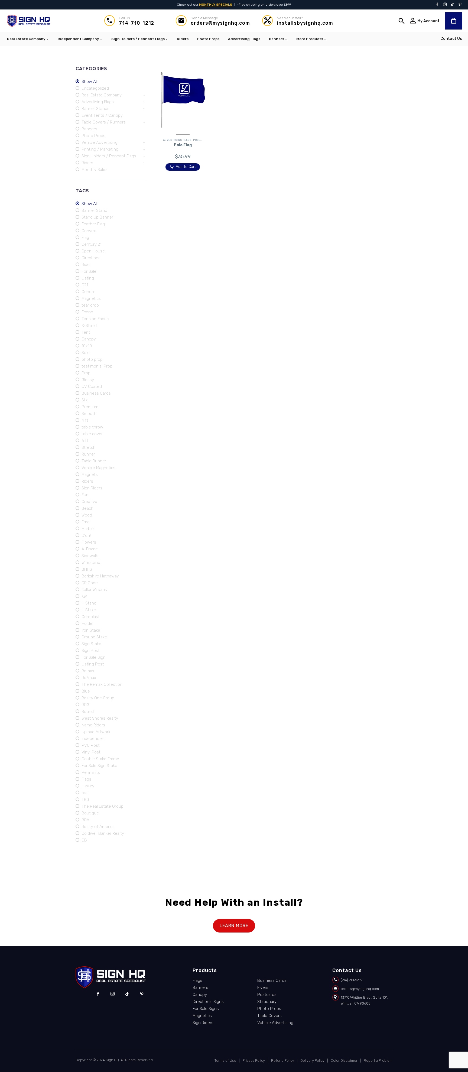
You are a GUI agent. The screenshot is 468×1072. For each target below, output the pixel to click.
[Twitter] (452, 5)
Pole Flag (200, 140)
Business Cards (272, 980)
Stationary (267, 1001)
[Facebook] (437, 5)
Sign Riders (203, 1022)
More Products (309, 39)
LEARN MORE (234, 925)
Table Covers (269, 1015)
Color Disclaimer (344, 1060)
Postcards (267, 994)
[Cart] (453, 21)
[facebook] (98, 994)
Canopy (200, 994)
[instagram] (112, 994)
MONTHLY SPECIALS (215, 5)
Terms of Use (225, 1060)
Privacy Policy (253, 1060)
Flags (197, 980)
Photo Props (208, 39)
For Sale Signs (206, 1008)
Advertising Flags (244, 39)
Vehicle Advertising (275, 1022)
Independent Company (78, 39)
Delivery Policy (312, 1060)
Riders (182, 39)
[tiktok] (127, 994)
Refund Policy (282, 1060)
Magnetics (202, 1015)
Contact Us (451, 38)
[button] (402, 21)
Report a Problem (378, 1060)
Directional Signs (208, 1001)
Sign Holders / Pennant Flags (138, 39)
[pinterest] (142, 994)
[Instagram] (445, 5)
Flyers (262, 987)
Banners (276, 39)
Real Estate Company (26, 39)
